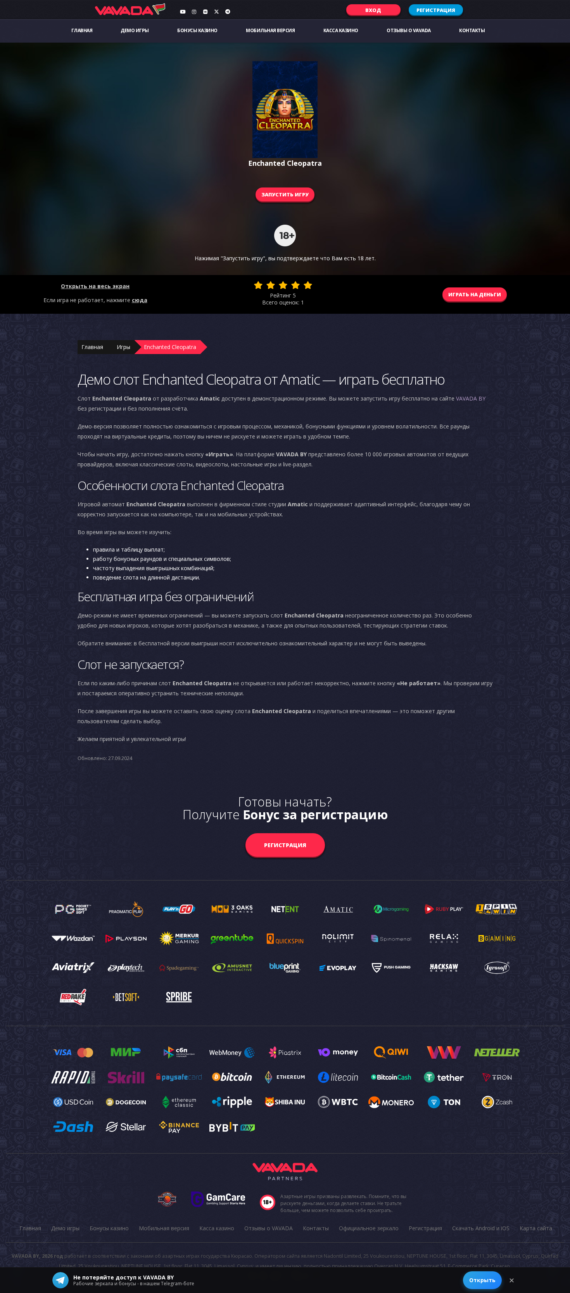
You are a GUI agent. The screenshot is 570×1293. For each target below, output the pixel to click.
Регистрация (435, 10)
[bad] (258, 285)
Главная (82, 30)
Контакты (472, 30)
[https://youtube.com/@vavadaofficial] (182, 11)
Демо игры (135, 30)
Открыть (482, 1280)
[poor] (270, 285)
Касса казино (340, 30)
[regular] (283, 285)
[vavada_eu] (216, 11)
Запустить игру (285, 194)
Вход (373, 10)
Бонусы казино (197, 30)
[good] (295, 285)
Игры (123, 347)
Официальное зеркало (369, 1228)
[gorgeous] (308, 285)
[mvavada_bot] (227, 11)
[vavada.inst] (193, 11)
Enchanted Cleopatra (170, 347)
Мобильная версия (270, 30)
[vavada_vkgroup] (205, 11)
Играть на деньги (474, 294)
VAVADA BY (470, 398)
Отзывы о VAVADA (409, 30)
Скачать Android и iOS (481, 1228)
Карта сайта (536, 1228)
